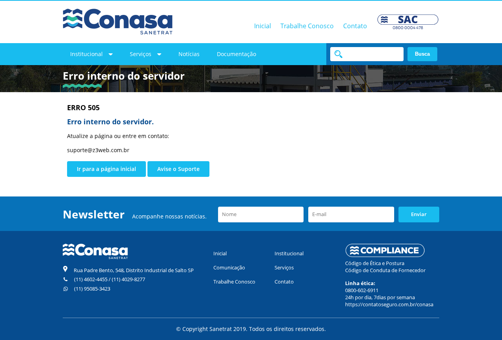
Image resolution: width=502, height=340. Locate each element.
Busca (422, 54)
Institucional (86, 54)
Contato (355, 26)
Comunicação (229, 267)
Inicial (262, 26)
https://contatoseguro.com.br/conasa (389, 304)
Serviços (140, 54)
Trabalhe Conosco (307, 26)
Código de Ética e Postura (374, 263)
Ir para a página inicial (106, 169)
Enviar (419, 214)
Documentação (236, 54)
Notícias (189, 54)
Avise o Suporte (178, 169)
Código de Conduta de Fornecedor (385, 270)
